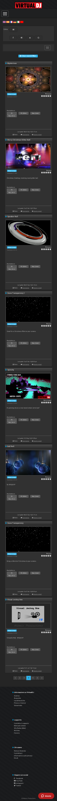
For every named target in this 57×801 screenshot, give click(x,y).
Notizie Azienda (20, 751)
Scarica (17, 696)
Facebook (19, 778)
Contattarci (18, 753)
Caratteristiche (19, 701)
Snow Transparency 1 (16, 293)
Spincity (10, 370)
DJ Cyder (48, 400)
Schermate (18, 705)
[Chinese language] (21, 22)
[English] (4, 22)
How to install (37, 134)
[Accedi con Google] (38, 38)
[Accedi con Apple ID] (30, 38)
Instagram (19, 783)
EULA (16, 758)
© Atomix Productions (29, 798)
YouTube (19, 781)
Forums (17, 733)
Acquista (17, 698)
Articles (17, 730)
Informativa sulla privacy (23, 756)
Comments (25, 134)
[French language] (11, 22)
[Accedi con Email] (13, 30)
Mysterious (12, 63)
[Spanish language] (7, 22)
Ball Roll (10, 446)
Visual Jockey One (15, 600)
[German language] (14, 22)
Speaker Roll (12, 217)
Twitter (18, 786)
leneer (49, 93)
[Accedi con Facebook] (13, 38)
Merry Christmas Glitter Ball (18, 140)
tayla (49, 170)
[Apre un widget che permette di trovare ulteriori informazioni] (46, 796)
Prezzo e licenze (20, 703)
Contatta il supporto (21, 723)
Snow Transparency (15, 523)
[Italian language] (18, 22)
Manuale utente (20, 726)
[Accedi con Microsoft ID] (21, 38)
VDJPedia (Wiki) (20, 728)
